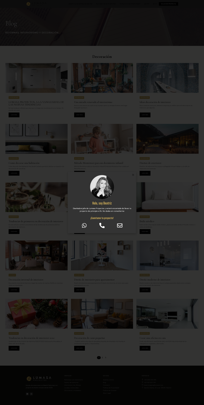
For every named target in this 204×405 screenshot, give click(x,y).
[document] (102, 202)
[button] (133, 175)
